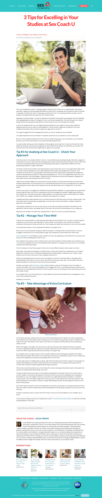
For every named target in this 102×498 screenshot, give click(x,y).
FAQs (60, 478)
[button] (89, 6)
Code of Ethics (67, 478)
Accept (85, 495)
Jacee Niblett (20, 37)
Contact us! (78, 478)
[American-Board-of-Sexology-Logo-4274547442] (77, 482)
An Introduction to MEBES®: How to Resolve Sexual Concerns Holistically (79, 463)
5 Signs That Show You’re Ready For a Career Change (65, 461)
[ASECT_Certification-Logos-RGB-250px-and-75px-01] (24, 482)
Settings (77, 495)
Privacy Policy (44, 478)
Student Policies (25, 478)
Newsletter (35, 478)
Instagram (53, 478)
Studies (32, 37)
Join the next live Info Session (62, 399)
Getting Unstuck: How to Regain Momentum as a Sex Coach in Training (50, 463)
